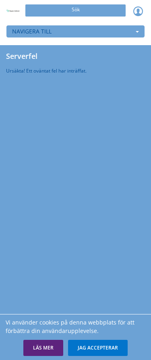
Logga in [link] (138, 10)
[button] (43, 348)
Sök (76, 9)
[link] (12, 10)
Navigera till (32, 31)
